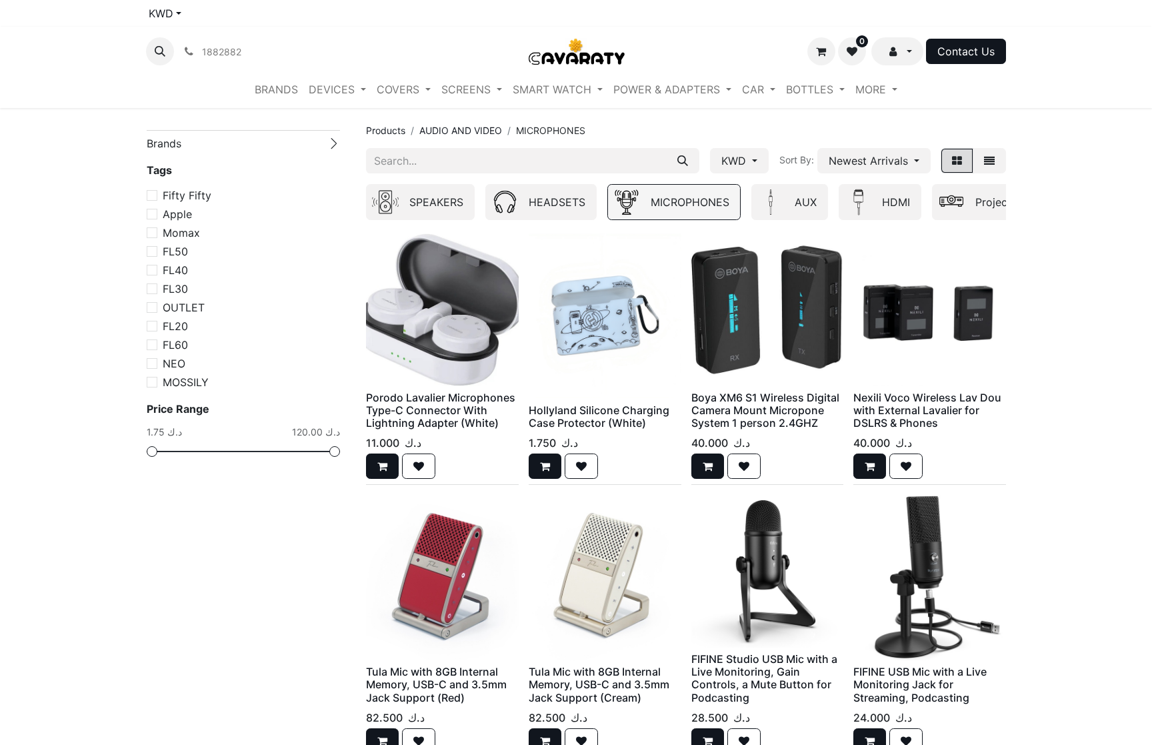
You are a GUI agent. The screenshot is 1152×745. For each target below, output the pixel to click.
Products (385, 130)
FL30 (175, 288)
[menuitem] (276, 89)
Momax (181, 232)
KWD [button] (735, 160)
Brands (164, 143)
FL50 (175, 251)
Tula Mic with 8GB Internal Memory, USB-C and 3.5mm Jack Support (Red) (436, 684)
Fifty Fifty (187, 195)
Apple (177, 214)
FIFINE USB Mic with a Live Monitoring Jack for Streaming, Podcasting (920, 684)
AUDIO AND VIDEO (460, 130)
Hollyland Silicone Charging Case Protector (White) (599, 417)
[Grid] (957, 160)
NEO (174, 363)
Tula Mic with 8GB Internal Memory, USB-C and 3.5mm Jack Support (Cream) (599, 684)
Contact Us (966, 51)
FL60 (175, 344)
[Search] (682, 160)
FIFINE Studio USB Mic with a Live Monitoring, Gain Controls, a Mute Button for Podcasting (764, 678)
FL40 (175, 270)
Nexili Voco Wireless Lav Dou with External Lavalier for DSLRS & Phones (927, 410)
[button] (160, 51)
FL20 (175, 326)
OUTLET (184, 307)
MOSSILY (186, 382)
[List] (989, 160)
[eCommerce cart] (821, 51)
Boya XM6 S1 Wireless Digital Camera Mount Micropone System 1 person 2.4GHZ (765, 410)
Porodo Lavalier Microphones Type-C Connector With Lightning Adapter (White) (440, 410)
